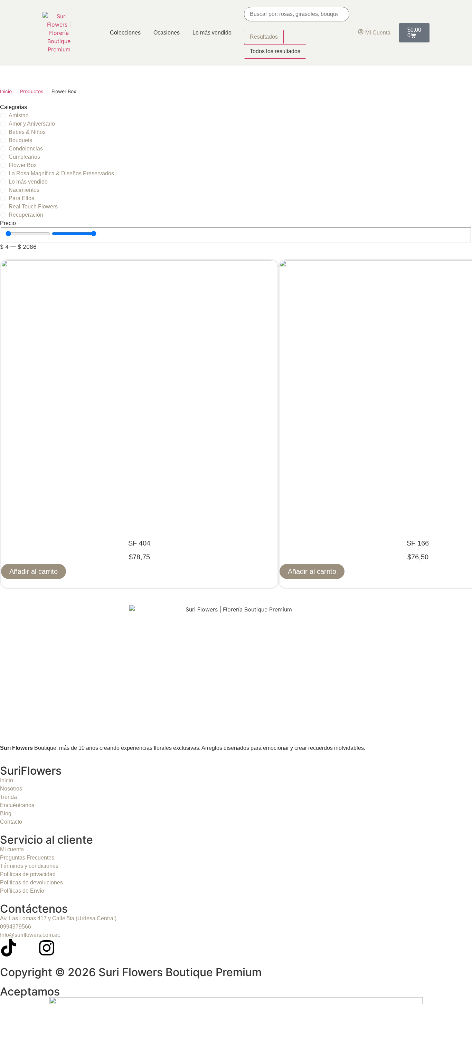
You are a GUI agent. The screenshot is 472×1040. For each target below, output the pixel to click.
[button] (33, 571)
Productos (31, 91)
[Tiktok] (8, 947)
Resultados (264, 37)
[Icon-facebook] (27, 947)
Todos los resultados (275, 51)
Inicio (6, 91)
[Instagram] (46, 947)
